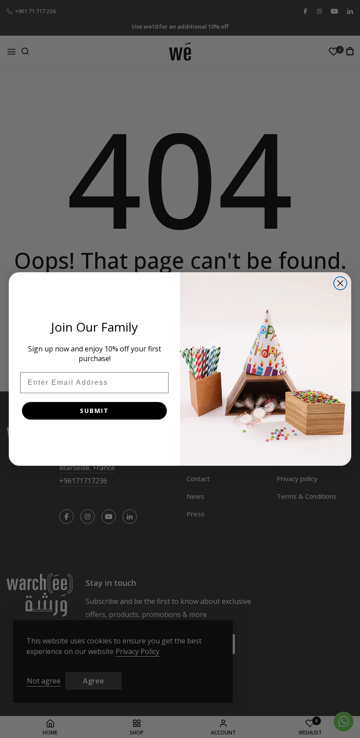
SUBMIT (94, 410)
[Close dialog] (340, 283)
